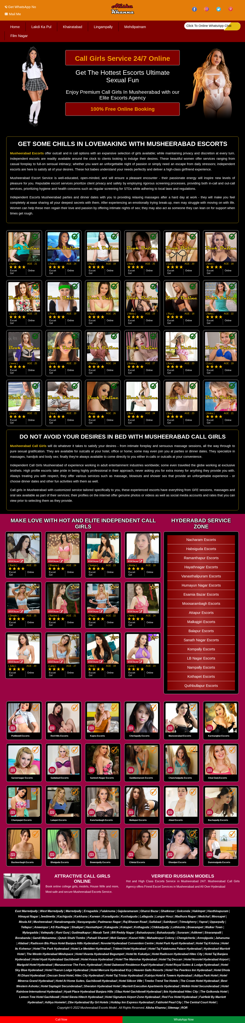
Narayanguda (86, 921)
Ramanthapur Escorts (201, 558)
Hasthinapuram (217, 911)
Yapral (203, 921)
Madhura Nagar (185, 916)
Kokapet (126, 927)
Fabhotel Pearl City (169, 1002)
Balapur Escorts (201, 631)
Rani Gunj (62, 932)
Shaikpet (77, 927)
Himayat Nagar (28, 916)
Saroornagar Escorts (22, 778)
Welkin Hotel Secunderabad (200, 986)
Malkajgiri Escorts (201, 622)
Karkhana (81, 916)
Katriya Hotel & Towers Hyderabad (168, 975)
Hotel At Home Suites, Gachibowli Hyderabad (86, 980)
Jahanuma (222, 937)
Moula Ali (25, 921)
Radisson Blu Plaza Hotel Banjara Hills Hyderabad (64, 943)
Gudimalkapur (81, 932)
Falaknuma (107, 911)
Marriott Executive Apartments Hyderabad (150, 986)
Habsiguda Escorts (201, 549)
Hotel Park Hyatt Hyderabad (175, 943)
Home (15, 27)
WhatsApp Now (184, 1019)
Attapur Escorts (201, 613)
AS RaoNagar (60, 927)
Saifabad (155, 921)
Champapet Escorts (21, 820)
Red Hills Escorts (59, 736)
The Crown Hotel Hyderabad (199, 980)
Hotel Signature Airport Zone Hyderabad (132, 996)
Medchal (204, 916)
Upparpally (217, 921)
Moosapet (218, 916)
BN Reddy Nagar (122, 932)
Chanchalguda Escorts (180, 778)
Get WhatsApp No (22, 7)
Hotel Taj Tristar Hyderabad (124, 975)
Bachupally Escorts (218, 820)
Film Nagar (19, 36)
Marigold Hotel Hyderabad (34, 964)
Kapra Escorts (97, 736)
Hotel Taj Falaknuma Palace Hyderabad (175, 948)
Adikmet (196, 932)
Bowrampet (195, 927)
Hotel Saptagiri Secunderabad (61, 986)
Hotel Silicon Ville (130, 980)
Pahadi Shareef (97, 937)
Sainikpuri (170, 921)
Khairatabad (72, 27)
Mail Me (14, 14)
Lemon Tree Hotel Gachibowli (39, 996)
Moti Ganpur (118, 937)
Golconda (183, 911)
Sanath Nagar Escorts (201, 640)
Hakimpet (198, 911)
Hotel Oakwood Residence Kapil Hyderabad (133, 964)
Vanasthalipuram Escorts (201, 576)
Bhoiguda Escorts (60, 862)
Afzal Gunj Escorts (217, 778)
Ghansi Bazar (149, 911)
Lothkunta (178, 927)
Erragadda (91, 911)
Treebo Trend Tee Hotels (161, 980)
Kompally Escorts (201, 649)
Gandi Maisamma (44, 937)
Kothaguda (142, 927)
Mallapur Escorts (138, 820)
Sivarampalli (212, 932)
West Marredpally (51, 911)
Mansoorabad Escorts (180, 736)
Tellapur (26, 927)
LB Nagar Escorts (201, 658)
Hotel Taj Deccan (170, 959)
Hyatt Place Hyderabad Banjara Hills (88, 991)
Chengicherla (186, 937)
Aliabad (23, 943)
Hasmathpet (94, 927)
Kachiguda (64, 916)
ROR (184, 1007)
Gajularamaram (127, 911)
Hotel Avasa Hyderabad (97, 959)
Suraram (183, 932)
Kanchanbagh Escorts (101, 820)
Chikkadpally (160, 927)
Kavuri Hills (137, 937)
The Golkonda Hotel (213, 991)
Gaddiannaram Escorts (141, 778)
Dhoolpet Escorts (177, 862)
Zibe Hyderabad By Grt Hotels (88, 1002)
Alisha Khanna (156, 1007)
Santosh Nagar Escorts (102, 778)
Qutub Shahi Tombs (71, 937)
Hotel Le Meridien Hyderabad (91, 948)
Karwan (95, 916)
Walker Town (214, 927)
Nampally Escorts (201, 667)
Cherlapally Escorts (139, 736)
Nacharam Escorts (201, 540)
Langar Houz (164, 916)
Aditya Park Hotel (206, 975)
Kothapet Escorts (201, 676)
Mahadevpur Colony (161, 937)
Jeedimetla (47, 916)
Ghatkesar (168, 911)
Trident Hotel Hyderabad (129, 948)
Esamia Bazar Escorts (201, 594)
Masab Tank (101, 932)
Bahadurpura (145, 932)
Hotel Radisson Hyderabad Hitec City (177, 954)
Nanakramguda (64, 921)
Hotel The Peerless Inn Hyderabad (188, 970)
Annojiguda (205, 937)
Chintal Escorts (137, 862)
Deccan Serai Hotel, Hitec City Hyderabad (75, 975)
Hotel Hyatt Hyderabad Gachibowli (55, 959)
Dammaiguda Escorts (219, 862)
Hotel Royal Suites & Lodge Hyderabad (192, 964)
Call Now (61, 1019)
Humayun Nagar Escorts (201, 585)
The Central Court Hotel (200, 1002)
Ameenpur (41, 927)
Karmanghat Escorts (218, 736)
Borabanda (22, 937)
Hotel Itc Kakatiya (138, 954)
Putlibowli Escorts (20, 736)
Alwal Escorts (176, 820)
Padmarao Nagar (109, 921)
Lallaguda (146, 916)
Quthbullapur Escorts (201, 686)
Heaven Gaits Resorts (148, 970)
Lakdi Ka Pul (41, 27)
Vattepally (47, 932)
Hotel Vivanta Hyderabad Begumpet (99, 954)
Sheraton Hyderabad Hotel (102, 986)
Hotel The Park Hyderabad (51, 948)
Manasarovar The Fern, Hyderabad (78, 964)
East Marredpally (26, 911)
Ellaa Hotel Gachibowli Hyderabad (138, 991)
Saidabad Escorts (60, 778)
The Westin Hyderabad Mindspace (50, 954)
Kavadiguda (110, 916)
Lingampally (103, 27)
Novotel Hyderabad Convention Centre (127, 943)
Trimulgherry (188, 921)
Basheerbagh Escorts (22, 862)
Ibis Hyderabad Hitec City (181, 991)
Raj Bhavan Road (135, 921)
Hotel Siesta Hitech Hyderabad (82, 996)
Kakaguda (111, 927)
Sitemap (173, 1007)
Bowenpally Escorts (100, 862)
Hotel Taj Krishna (207, 943)
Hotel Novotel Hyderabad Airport (206, 959)
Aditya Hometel (55, 1002)
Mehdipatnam (135, 27)
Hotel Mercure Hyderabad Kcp (110, 970)
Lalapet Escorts (59, 820)
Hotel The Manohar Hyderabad (136, 959)
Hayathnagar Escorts (201, 567)
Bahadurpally (166, 932)
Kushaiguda (129, 916)
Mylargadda (30, 932)
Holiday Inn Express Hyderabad (132, 1002)
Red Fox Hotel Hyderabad (179, 996)
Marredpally (74, 911)
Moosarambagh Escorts (201, 604)
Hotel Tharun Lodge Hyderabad (66, 970)
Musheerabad (42, 921)
